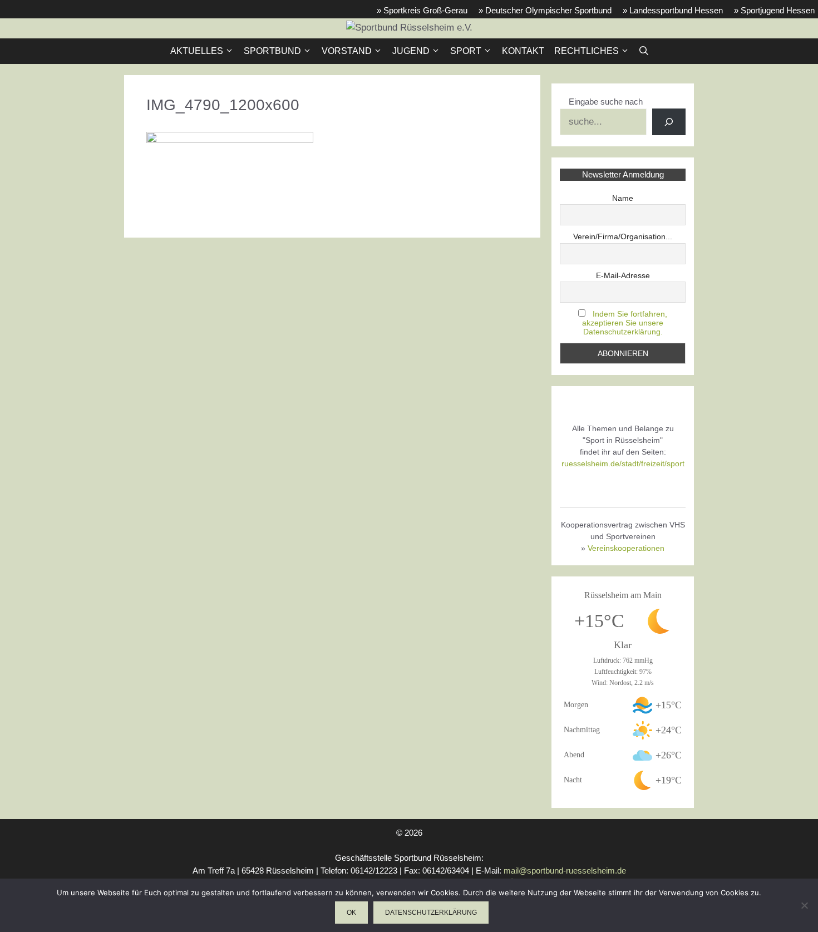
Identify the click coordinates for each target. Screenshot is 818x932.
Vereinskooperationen (626, 548)
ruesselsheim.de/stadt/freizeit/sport (622, 463)
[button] (643, 51)
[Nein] (804, 905)
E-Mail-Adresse (623, 275)
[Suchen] (669, 122)
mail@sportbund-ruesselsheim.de (565, 870)
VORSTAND (347, 51)
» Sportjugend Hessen (774, 10)
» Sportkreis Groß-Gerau (422, 10)
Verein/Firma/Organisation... (622, 236)
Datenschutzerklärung (431, 912)
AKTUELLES (196, 51)
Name (622, 198)
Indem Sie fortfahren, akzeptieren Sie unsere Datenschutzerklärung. (624, 322)
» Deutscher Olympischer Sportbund (545, 10)
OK (351, 912)
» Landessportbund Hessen (673, 10)
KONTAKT (523, 51)
